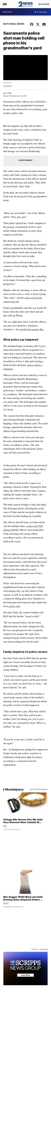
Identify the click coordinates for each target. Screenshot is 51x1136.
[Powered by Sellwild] (44, 949)
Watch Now (43, 4)
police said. (14, 606)
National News (13, 23)
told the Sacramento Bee (31, 329)
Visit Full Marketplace (39, 789)
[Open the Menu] (4, 4)
